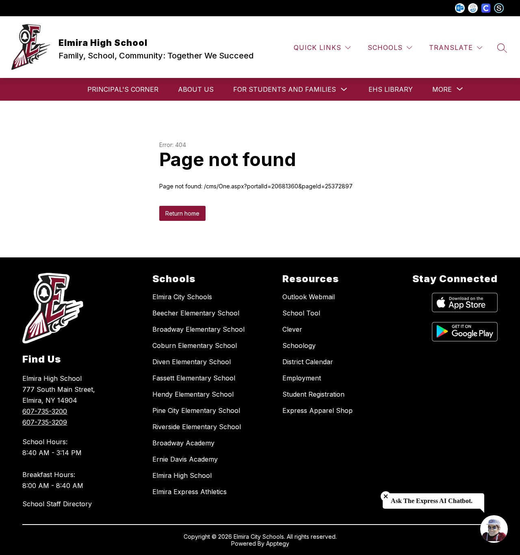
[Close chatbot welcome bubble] (386, 496)
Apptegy (277, 543)
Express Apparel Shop (317, 410)
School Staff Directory (57, 504)
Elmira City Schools (182, 297)
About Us (196, 89)
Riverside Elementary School (196, 427)
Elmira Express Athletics (189, 492)
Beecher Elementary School (195, 313)
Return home (182, 213)
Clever (292, 329)
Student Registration (313, 394)
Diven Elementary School (191, 362)
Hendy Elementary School (193, 394)
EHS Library (390, 89)
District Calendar (307, 362)
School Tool (301, 313)
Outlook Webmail (308, 297)
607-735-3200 (44, 411)
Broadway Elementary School (198, 329)
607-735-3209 (44, 422)
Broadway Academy (183, 443)
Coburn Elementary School (194, 345)
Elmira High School (182, 475)
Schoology (299, 345)
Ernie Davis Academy (185, 459)
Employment (301, 378)
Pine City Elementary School (196, 410)
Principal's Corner (122, 89)
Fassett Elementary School (193, 378)
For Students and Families (284, 89)
